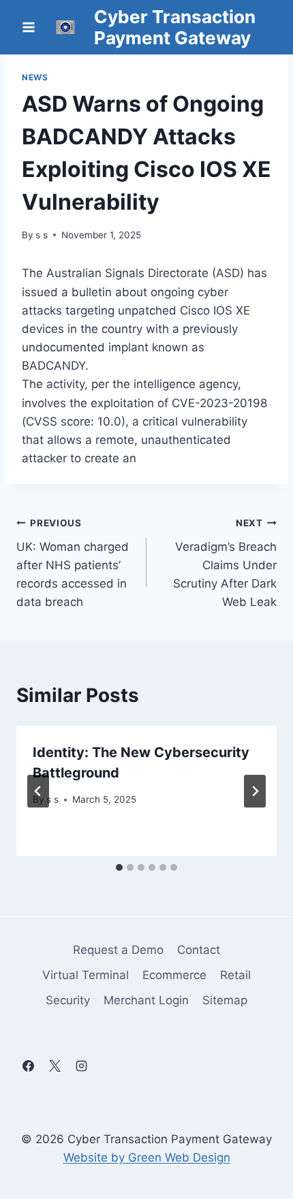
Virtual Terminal (85, 975)
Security (68, 1000)
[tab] (119, 867)
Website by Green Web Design (146, 1157)
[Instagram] (81, 1066)
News (35, 77)
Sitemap (224, 1000)
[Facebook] (28, 1066)
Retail (235, 975)
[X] (54, 1066)
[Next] (255, 791)
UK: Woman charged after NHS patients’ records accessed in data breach (72, 563)
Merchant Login (146, 1000)
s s (41, 234)
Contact (198, 950)
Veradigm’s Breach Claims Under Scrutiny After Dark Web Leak (225, 563)
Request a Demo (118, 950)
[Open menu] (29, 26)
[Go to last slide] (38, 791)
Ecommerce (174, 975)
